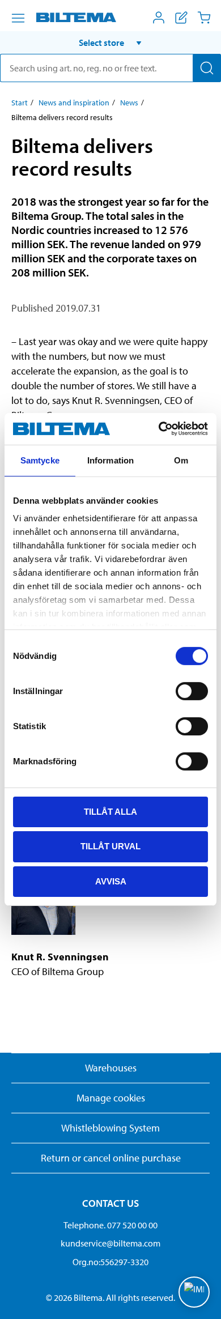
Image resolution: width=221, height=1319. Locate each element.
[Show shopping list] (181, 17)
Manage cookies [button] (110, 1097)
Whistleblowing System (110, 1127)
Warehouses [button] (111, 1067)
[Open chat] (194, 1292)
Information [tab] (110, 460)
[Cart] (204, 17)
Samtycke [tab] (40, 460)
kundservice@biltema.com (110, 1243)
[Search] (207, 68)
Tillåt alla (110, 811)
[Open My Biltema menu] (158, 17)
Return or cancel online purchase (111, 1157)
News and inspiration (74, 102)
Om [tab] (181, 460)
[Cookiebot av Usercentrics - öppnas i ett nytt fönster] (159, 429)
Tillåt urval (110, 846)
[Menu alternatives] (18, 18)
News (129, 102)
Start (19, 102)
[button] (110, 42)
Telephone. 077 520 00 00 (110, 1225)
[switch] (192, 691)
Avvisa (110, 881)
